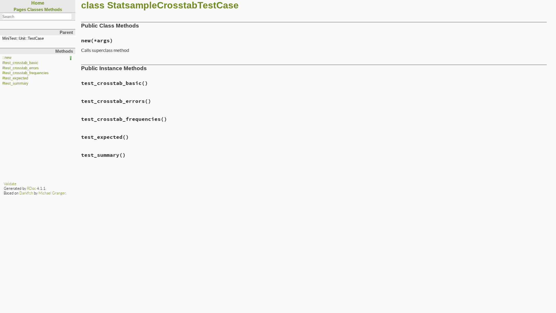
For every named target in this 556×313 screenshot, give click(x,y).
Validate (10, 183)
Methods (53, 9)
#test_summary (15, 83)
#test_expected (15, 78)
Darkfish (26, 193)
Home (37, 3)
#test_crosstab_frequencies (25, 73)
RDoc (31, 188)
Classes (35, 9)
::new (6, 58)
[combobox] (37, 16)
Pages (20, 9)
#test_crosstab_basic (20, 63)
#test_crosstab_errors (20, 68)
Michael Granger (52, 193)
